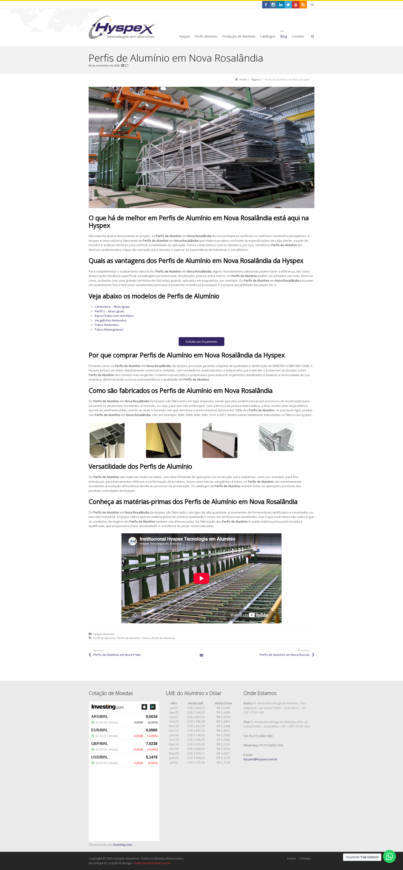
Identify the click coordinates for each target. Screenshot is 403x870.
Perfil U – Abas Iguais (109, 311)
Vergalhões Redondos (110, 320)
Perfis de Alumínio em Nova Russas (285, 655)
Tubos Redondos (107, 325)
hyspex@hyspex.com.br (260, 759)
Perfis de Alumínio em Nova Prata (117, 655)
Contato (305, 858)
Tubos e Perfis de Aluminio (158, 638)
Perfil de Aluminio (104, 638)
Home (291, 858)
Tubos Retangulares (109, 329)
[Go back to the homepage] (122, 27)
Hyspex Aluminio (103, 634)
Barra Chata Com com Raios (114, 316)
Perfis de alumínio (128, 638)
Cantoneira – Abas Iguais (112, 306)
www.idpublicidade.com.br (152, 863)
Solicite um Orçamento (201, 341)
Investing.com (122, 844)
